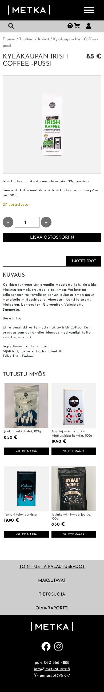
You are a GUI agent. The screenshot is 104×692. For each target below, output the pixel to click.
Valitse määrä (26, 451)
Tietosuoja (52, 594)
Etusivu (9, 39)
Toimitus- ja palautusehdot (52, 567)
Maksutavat (52, 581)
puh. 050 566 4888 (52, 663)
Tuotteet (26, 39)
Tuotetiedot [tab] (83, 261)
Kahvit (43, 39)
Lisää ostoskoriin (52, 237)
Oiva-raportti (52, 608)
